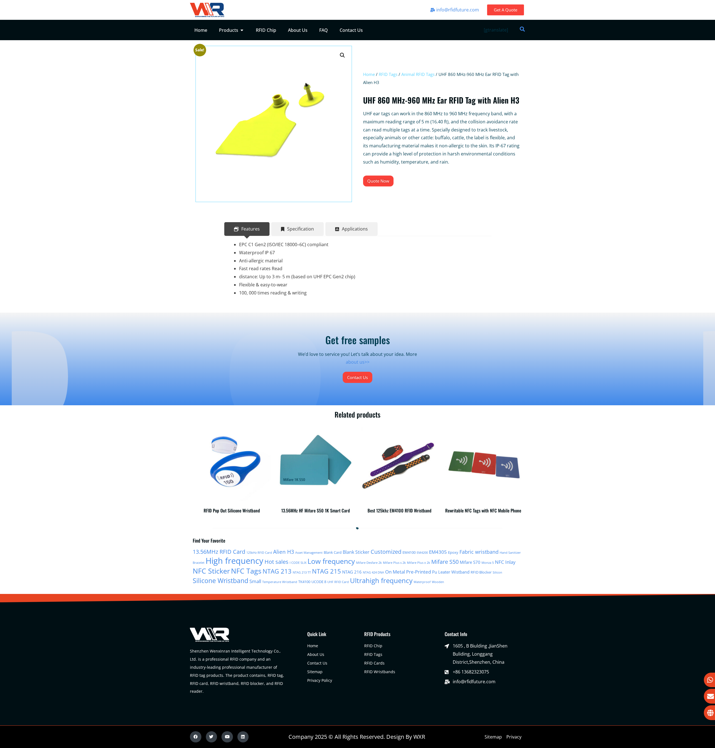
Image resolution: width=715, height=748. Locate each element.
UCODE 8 (318, 581)
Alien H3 (283, 551)
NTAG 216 (352, 572)
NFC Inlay (505, 561)
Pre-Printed (418, 571)
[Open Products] (242, 30)
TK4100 (304, 581)
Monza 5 (488, 563)
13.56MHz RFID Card (219, 551)
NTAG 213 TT (302, 572)
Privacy (513, 737)
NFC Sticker (211, 571)
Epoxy (453, 552)
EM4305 (438, 551)
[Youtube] (227, 737)
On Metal (395, 571)
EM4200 (422, 553)
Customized (386, 551)
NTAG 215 (326, 571)
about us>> (358, 362)
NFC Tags (246, 571)
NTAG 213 (277, 571)
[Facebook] (195, 737)
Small (255, 581)
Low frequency (331, 561)
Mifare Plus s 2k (394, 563)
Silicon (497, 572)
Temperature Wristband (279, 582)
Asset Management (309, 553)
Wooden (438, 582)
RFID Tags (388, 74)
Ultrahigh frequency (381, 580)
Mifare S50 (445, 561)
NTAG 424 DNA (373, 572)
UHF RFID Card (338, 582)
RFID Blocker (481, 572)
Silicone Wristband (220, 580)
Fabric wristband (479, 551)
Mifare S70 (470, 562)
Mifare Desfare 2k (369, 563)
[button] (342, 55)
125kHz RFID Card (259, 553)
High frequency (234, 560)
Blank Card (333, 552)
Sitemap (493, 737)
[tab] (247, 229)
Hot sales (276, 561)
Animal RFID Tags (418, 74)
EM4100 (409, 552)
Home (369, 74)
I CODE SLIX (298, 563)
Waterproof (422, 582)
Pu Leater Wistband (450, 572)
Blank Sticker (356, 552)
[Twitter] (211, 737)
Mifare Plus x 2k (418, 563)
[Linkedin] (243, 737)
